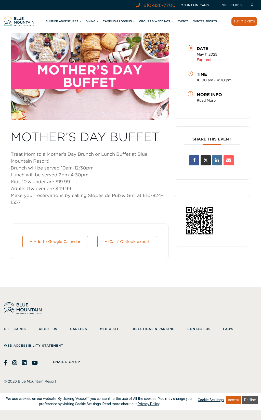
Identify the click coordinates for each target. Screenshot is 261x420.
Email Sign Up (66, 362)
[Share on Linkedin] (217, 160)
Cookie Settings (211, 400)
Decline (250, 400)
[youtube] (34, 363)
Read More (206, 100)
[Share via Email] (229, 160)
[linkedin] (24, 363)
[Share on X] (206, 160)
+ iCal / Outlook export (127, 241)
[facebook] (6, 363)
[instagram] (14, 363)
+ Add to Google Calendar (55, 241)
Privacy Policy (148, 404)
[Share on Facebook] (194, 160)
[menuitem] (195, 5)
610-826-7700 (159, 5)
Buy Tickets (244, 21)
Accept (233, 400)
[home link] (19, 21)
